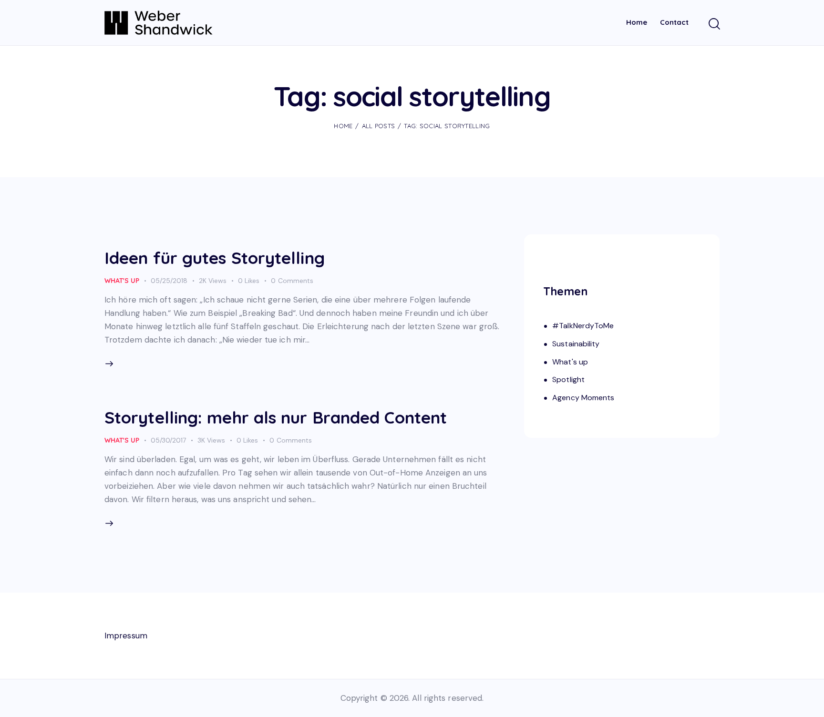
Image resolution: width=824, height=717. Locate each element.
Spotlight (568, 380)
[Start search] (714, 24)
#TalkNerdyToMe (583, 326)
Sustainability (575, 344)
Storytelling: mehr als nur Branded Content (275, 417)
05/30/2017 (168, 440)
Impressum (125, 635)
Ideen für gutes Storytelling (214, 257)
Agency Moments (583, 398)
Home (343, 126)
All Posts (378, 126)
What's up (121, 280)
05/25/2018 (169, 280)
